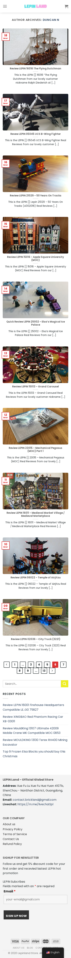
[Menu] (5, 6)
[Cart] (66, 6)
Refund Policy (12, 844)
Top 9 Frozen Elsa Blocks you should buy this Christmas (34, 753)
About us (9, 824)
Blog (30, 947)
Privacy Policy (12, 829)
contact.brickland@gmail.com (34, 800)
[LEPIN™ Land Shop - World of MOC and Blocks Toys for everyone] (35, 6)
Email (10, 891)
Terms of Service (15, 834)
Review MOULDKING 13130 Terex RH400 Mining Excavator (35, 742)
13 (44, 671)
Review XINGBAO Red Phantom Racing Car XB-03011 (33, 719)
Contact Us (11, 839)
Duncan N (51, 20)
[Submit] (64, 683)
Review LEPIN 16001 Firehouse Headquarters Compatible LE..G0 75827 (33, 707)
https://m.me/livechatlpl (35, 804)
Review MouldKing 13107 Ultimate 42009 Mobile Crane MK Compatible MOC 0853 (31, 730)
